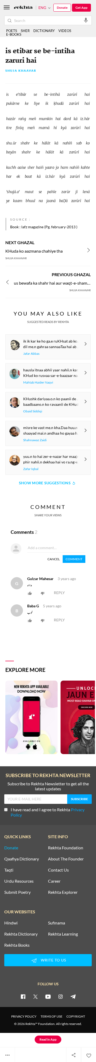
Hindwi (11, 923)
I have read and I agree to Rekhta (48, 812)
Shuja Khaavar (20, 70)
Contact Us (58, 870)
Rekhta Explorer (63, 892)
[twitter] (35, 996)
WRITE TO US (53, 960)
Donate (62, 8)
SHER (25, 31)
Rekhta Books (17, 945)
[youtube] (48, 996)
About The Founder (66, 859)
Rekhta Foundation (65, 848)
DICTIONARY (44, 31)
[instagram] (60, 996)
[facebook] (23, 996)
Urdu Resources (19, 881)
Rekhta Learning (63, 934)
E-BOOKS (13, 34)
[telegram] (73, 996)
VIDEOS (64, 31)
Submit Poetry (17, 892)
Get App (81, 8)
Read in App (48, 1039)
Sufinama (56, 923)
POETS (11, 31)
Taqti (8, 870)
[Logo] (23, 8)
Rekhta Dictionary (21, 934)
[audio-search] (86, 20)
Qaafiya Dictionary (21, 859)
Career (54, 881)
